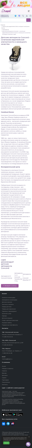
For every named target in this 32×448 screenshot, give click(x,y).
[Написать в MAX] (19, 16)
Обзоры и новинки (7, 368)
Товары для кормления (9, 309)
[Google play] (18, 414)
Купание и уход (6, 313)
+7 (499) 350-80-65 (7, 345)
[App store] (7, 414)
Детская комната (7, 302)
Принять (6, 442)
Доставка (4, 375)
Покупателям (6, 382)
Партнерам (5, 380)
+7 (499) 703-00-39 (7, 336)
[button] (29, 16)
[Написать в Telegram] (15, 16)
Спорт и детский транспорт (10, 320)
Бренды (4, 373)
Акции (4, 366)
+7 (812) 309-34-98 (7, 353)
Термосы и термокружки (9, 311)
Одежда (4, 315)
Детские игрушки (7, 318)
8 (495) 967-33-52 (5, 16)
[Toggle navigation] (29, 11)
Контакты (5, 384)
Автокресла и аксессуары (9, 299)
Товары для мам (6, 306)
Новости (4, 370)
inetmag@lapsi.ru (7, 359)
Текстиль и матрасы (8, 304)
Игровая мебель (7, 322)
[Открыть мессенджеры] (28, 444)
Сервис (4, 377)
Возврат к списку (10, 286)
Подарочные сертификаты (10, 325)
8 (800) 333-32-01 (4, 15)
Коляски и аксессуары (8, 297)
